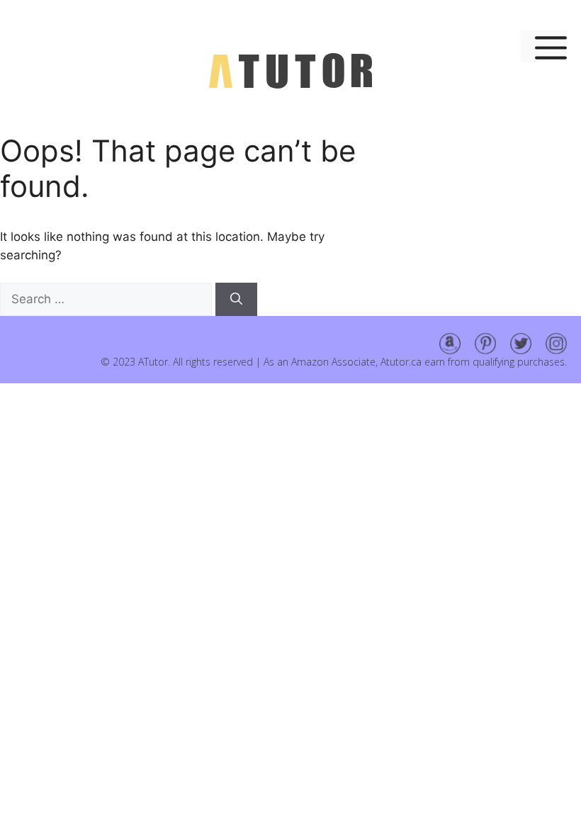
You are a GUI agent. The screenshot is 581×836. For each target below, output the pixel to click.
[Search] (236, 300)
